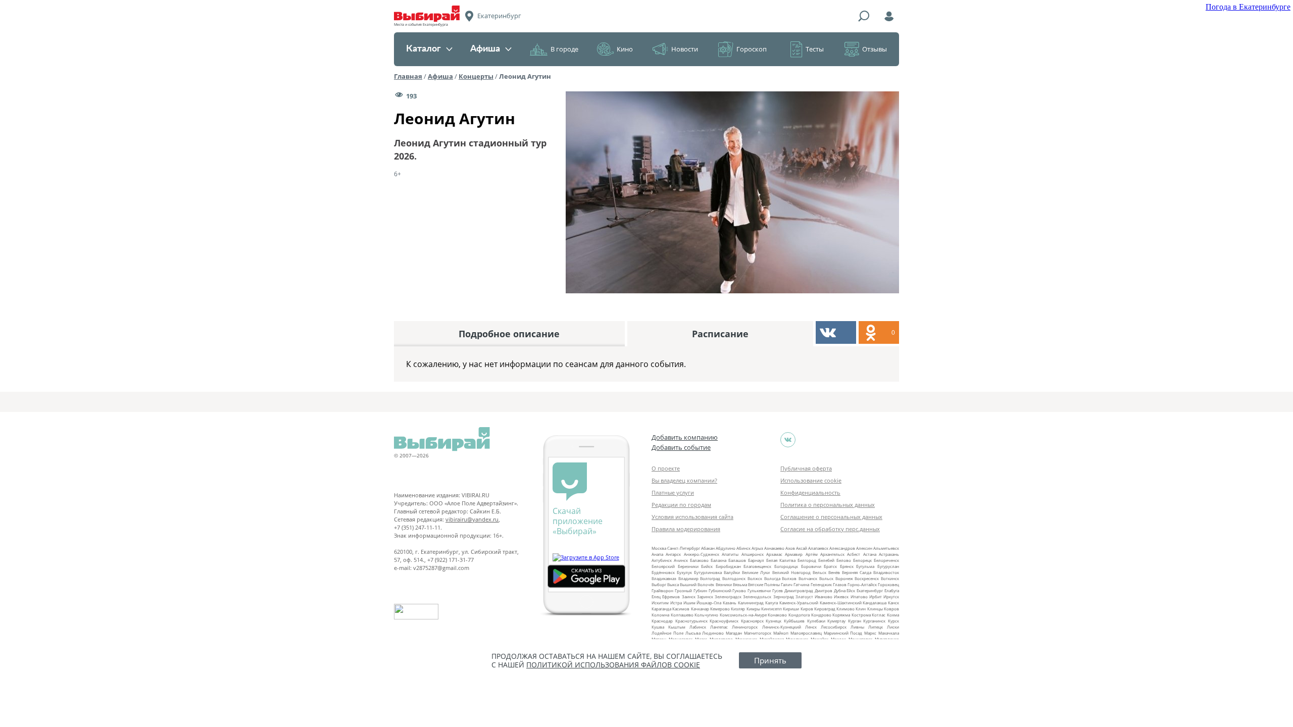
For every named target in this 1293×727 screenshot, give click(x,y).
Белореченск (886, 560)
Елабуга (891, 590)
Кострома (861, 614)
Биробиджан (728, 566)
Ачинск (681, 560)
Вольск (826, 578)
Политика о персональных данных (827, 504)
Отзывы (874, 49)
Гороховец (888, 584)
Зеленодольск (757, 596)
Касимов (680, 608)
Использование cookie (810, 480)
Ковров (891, 608)
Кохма (893, 614)
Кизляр (738, 608)
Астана (869, 554)
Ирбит (875, 596)
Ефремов (671, 596)
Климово (845, 608)
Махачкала (888, 633)
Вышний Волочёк (697, 584)
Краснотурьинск (691, 621)
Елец (656, 596)
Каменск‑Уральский (798, 602)
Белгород (807, 560)
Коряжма (841, 614)
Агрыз (757, 548)
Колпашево (682, 614)
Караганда (661, 608)
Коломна (660, 614)
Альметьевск (886, 548)
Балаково (699, 560)
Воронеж (844, 578)
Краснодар (662, 621)
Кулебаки (816, 621)
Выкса (673, 584)
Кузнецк (773, 621)
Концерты (476, 76)
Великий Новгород (791, 572)
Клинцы (875, 608)
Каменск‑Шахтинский (841, 602)
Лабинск (697, 627)
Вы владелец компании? (684, 480)
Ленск (811, 627)
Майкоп (780, 633)
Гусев (777, 590)
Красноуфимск (724, 621)
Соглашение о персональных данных (831, 517)
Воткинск (890, 578)
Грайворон (662, 590)
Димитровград (798, 590)
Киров (807, 608)
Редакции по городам (681, 504)
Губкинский (720, 590)
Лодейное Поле (667, 633)
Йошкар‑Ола (709, 602)
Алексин (864, 548)
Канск (893, 602)
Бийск (707, 566)
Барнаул (756, 560)
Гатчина (801, 584)
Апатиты (730, 554)
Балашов (737, 560)
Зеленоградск (728, 596)
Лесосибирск (834, 627)
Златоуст (804, 596)
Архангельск (832, 554)
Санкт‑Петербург (683, 548)
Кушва (658, 627)
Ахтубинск (662, 560)
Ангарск (673, 554)
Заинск (688, 596)
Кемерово (720, 608)
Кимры (753, 608)
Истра (676, 602)
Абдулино (725, 548)
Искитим (660, 602)
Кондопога (799, 614)
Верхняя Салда (856, 572)
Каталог (423, 49)
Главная (408, 76)
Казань (729, 602)
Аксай (801, 548)
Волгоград (710, 578)
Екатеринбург (870, 590)
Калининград (751, 602)
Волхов (789, 578)
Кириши (791, 608)
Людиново (713, 633)
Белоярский (663, 566)
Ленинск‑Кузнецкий (781, 627)
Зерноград (783, 596)
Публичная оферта (806, 468)
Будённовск (663, 572)
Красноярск (752, 621)
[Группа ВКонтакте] (787, 439)
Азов (790, 548)
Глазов (840, 584)
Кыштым (676, 627)
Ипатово (859, 596)
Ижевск (841, 596)
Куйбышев (794, 621)
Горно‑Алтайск (862, 584)
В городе (564, 49)
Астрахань (889, 554)
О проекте (666, 468)
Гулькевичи (759, 590)
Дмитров (823, 590)
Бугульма (865, 566)
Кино (625, 49)
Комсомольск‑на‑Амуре (743, 614)
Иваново (823, 596)
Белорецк (862, 560)
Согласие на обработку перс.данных (830, 529)
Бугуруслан (888, 566)
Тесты (815, 49)
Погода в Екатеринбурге (1248, 7)
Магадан (734, 633)
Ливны (857, 627)
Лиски (893, 627)
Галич (786, 584)
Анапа (657, 554)
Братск (830, 566)
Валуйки (732, 572)
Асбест (853, 554)
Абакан (708, 548)
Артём (812, 554)
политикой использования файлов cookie (613, 664)
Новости (684, 49)
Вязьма (740, 584)
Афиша (485, 49)
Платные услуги (673, 492)
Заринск (705, 596)
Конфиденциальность (810, 492)
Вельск (819, 572)
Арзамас (774, 554)
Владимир (688, 578)
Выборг (659, 584)
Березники (688, 566)
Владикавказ (664, 578)
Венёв (834, 572)
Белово (843, 560)
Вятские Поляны (764, 584)
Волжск (755, 578)
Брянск (847, 566)
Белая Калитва (780, 560)
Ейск (851, 590)
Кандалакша (874, 602)
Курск (893, 621)
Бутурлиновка (708, 572)
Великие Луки (756, 572)
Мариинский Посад (843, 633)
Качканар (700, 608)
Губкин (700, 590)
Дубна (840, 590)
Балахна (718, 560)
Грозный (683, 590)
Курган (854, 621)
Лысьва (693, 633)
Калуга (771, 602)
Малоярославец (806, 633)
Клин (861, 608)
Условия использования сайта (692, 517)
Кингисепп (771, 608)
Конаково (777, 614)
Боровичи (811, 566)
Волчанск (808, 578)
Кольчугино (706, 614)
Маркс (870, 633)
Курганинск (874, 621)
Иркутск (891, 596)
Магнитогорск (757, 633)
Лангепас (719, 627)
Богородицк (786, 566)
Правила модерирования (686, 529)
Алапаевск (818, 548)
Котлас (878, 614)
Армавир (794, 554)
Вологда (772, 578)
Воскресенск (867, 578)
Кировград (824, 608)
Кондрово (821, 614)
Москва (659, 548)
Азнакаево (774, 548)
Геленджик (821, 584)
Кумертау (836, 621)
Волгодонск (733, 578)
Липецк (875, 627)
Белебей (826, 560)
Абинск (743, 548)
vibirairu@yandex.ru (472, 519)
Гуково (739, 590)
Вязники (724, 584)
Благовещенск (757, 566)
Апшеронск (752, 554)
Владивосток (886, 572)
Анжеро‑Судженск (701, 554)
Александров (842, 548)
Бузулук (684, 572)
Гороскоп (751, 49)
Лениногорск (745, 627)
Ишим (689, 602)
